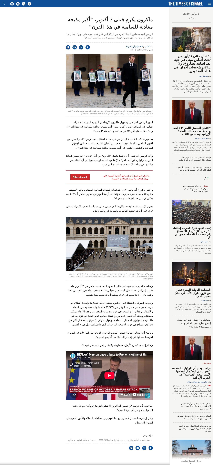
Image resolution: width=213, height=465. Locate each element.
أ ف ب (147, 47)
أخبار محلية (146, 440)
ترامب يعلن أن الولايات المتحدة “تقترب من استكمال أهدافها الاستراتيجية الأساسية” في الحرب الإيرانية (191, 373)
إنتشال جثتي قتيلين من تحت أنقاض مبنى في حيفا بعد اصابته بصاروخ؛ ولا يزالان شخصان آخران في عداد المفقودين (192, 63)
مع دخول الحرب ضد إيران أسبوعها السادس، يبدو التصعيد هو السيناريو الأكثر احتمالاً (195, 188)
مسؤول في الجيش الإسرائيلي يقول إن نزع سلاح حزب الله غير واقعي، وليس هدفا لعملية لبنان (194, 323)
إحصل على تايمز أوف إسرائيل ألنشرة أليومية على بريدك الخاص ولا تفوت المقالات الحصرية (126, 177)
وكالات (197, 138)
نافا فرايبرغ (204, 138)
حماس (70, 440)
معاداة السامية (82, 440)
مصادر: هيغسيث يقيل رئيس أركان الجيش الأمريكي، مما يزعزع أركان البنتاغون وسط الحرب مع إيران (195, 406)
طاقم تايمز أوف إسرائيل (134, 47)
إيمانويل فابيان (203, 76)
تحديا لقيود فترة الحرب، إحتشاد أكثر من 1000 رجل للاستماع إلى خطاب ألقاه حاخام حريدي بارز (192, 232)
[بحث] (4, 3)
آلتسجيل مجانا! (80, 177)
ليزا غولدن (204, 300)
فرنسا (93, 440)
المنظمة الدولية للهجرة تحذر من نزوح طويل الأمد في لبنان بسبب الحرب (193, 293)
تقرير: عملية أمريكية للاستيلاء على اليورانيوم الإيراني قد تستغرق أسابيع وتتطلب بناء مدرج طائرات (195, 428)
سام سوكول (204, 241)
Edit (132, 50)
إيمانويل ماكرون (133, 440)
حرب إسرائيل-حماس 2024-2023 (111, 440)
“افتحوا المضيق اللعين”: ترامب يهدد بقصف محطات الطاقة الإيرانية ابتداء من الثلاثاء (191, 131)
